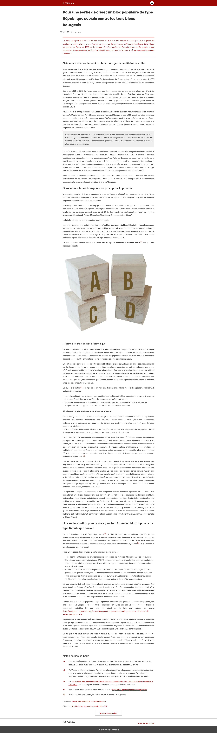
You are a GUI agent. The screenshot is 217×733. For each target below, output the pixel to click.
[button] (141, 243)
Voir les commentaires (108, 713)
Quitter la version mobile (108, 730)
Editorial (94, 701)
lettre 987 (103, 706)
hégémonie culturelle (91, 706)
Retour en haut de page (146, 723)
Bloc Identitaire (77, 706)
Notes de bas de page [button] (76, 655)
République (101, 701)
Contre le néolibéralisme (81, 701)
